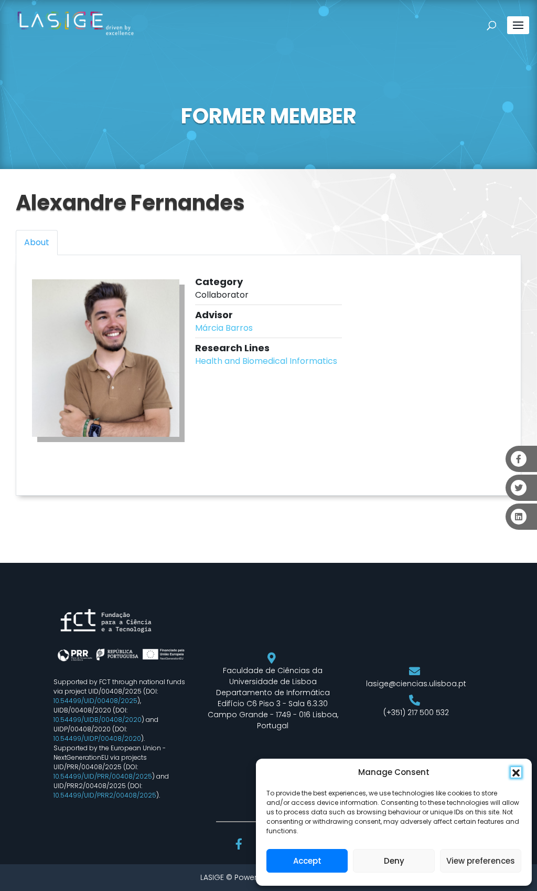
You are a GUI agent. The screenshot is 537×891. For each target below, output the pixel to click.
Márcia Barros (224, 328)
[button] (516, 772)
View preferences (480, 860)
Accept (307, 860)
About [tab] (36, 242)
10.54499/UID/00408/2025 (95, 700)
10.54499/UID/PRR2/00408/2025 (104, 795)
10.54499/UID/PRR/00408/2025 (102, 776)
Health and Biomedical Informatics (266, 361)
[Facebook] (240, 845)
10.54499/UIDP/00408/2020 (97, 738)
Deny (394, 860)
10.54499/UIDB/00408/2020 (97, 719)
